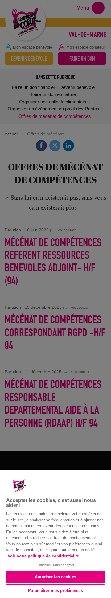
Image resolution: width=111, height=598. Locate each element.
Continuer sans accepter (56, 565)
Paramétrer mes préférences (55, 590)
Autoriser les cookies (55, 577)
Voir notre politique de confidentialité (43, 556)
